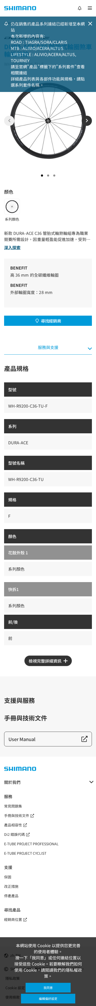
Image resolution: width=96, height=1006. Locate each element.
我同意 (48, 987)
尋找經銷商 (51, 321)
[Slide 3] (54, 176)
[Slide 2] (48, 176)
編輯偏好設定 (48, 998)
